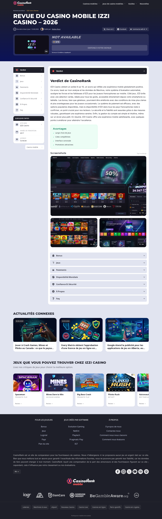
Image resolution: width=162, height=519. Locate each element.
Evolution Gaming (76, 426)
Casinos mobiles (90, 4)
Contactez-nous (113, 431)
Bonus (44, 426)
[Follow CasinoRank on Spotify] (140, 471)
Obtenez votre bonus (99, 48)
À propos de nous (113, 426)
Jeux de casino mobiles (113, 4)
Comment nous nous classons (113, 435)
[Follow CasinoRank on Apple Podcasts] (146, 471)
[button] (98, 71)
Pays (44, 439)
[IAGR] (27, 495)
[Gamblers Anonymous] (40, 495)
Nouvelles (144, 4)
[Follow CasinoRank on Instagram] (123, 471)
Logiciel (43, 435)
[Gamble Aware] (109, 495)
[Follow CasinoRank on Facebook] (117, 471)
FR (16, 471)
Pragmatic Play (76, 439)
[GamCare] (56, 495)
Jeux (44, 431)
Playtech (76, 435)
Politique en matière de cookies (81, 515)
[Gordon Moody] (77, 495)
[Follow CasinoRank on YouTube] (135, 471)
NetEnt (76, 431)
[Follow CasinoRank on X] (129, 471)
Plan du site (44, 443)
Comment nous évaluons (113, 439)
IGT (76, 443)
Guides (131, 4)
